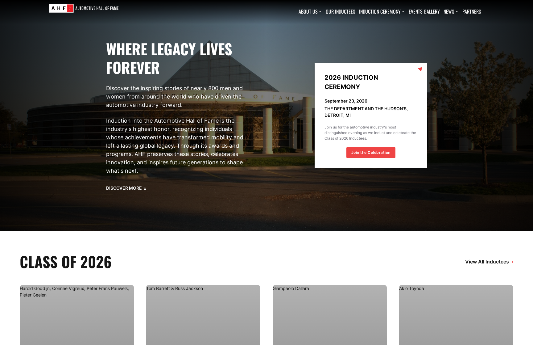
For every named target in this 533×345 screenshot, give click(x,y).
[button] (310, 11)
